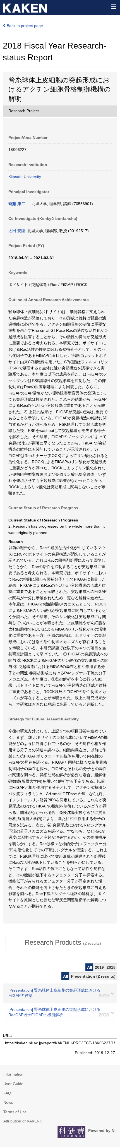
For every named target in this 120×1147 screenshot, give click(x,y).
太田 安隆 (16, 231)
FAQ (7, 1093)
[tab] (63, 942)
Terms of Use (15, 1112)
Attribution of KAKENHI (23, 1121)
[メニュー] (113, 7)
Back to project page (24, 25)
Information (13, 1074)
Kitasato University (24, 176)
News (8, 1102)
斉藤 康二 (16, 203)
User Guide (13, 1083)
